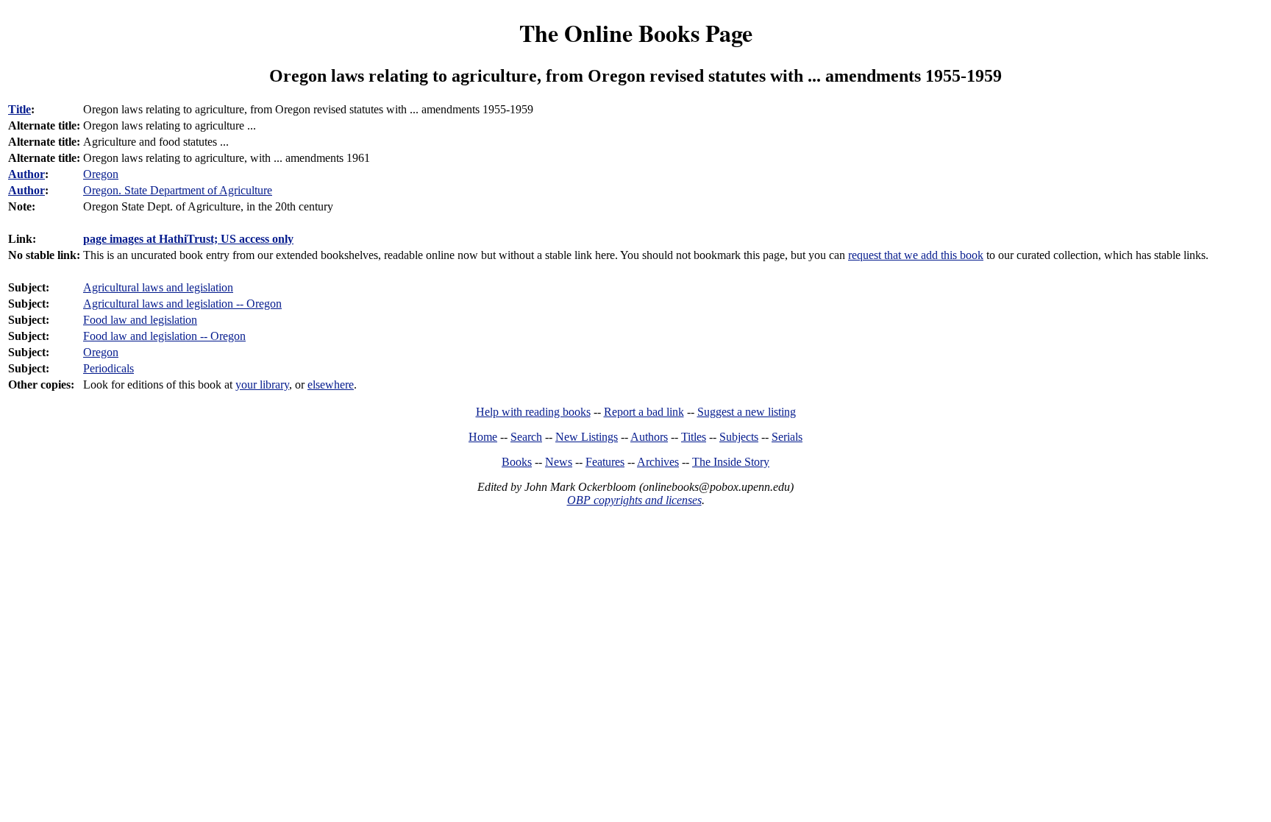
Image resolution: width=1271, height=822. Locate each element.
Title (19, 109)
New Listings (586, 437)
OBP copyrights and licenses (634, 500)
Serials (787, 437)
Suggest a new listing (746, 411)
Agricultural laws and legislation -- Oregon (182, 303)
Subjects (738, 437)
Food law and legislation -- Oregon (164, 336)
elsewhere (330, 384)
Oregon (100, 352)
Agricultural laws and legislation (158, 287)
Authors (649, 437)
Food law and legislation (140, 319)
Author (26, 174)
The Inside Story (730, 462)
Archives (658, 462)
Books (517, 462)
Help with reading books (533, 411)
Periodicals (108, 368)
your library (262, 384)
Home (483, 437)
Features (604, 462)
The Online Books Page (635, 32)
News (558, 462)
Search (526, 437)
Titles (693, 437)
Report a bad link (644, 411)
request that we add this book (915, 255)
